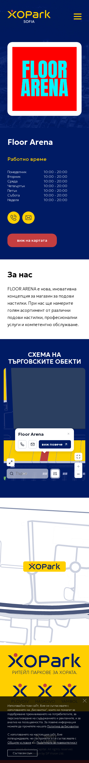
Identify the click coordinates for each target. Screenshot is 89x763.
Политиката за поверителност (57, 742)
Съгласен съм (22, 753)
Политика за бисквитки (63, 726)
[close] (85, 700)
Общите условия (19, 742)
